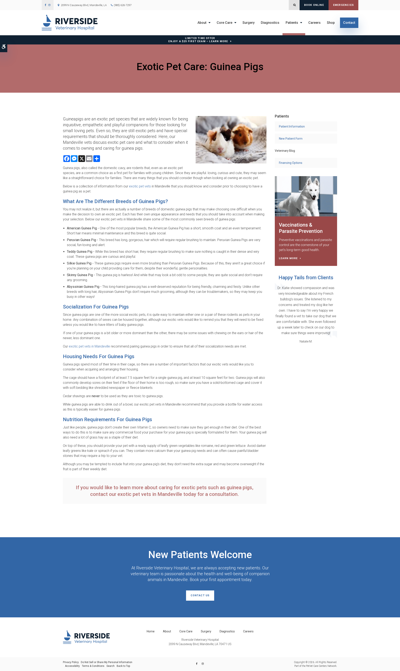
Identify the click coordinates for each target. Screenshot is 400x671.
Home (151, 631)
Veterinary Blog (285, 150)
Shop (331, 23)
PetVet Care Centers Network (321, 666)
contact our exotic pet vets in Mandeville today (143, 494)
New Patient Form (290, 138)
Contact (349, 23)
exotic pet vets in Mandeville (89, 346)
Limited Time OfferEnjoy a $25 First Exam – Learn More (198, 40)
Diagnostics (270, 23)
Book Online (314, 5)
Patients (292, 23)
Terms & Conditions (93, 666)
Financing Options (290, 162)
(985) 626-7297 (122, 5)
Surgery (248, 23)
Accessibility (72, 666)
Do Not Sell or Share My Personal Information (106, 662)
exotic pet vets (140, 186)
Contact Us (200, 595)
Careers (314, 23)
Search (110, 666)
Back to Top (123, 666)
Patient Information (292, 126)
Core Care (224, 23)
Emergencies (343, 5)
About (202, 23)
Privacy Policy (71, 662)
